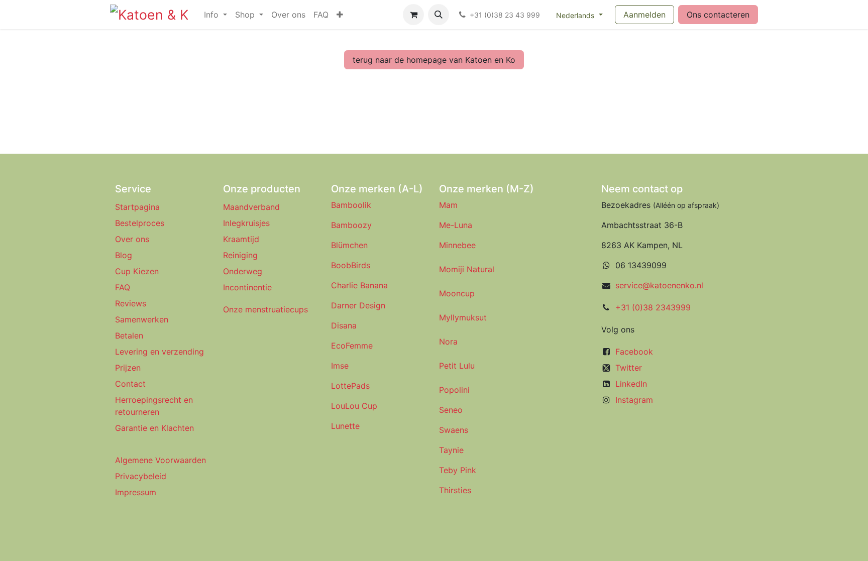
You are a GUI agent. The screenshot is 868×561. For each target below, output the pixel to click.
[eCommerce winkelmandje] (413, 14)
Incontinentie (250, 287)
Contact (130, 384)
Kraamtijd (241, 239)
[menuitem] (215, 15)
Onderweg (242, 271)
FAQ (122, 287)
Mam (448, 205)
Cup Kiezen (137, 271)
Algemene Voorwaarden (160, 460)
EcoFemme (352, 346)
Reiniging (240, 255)
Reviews (132, 303)
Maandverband (251, 207)
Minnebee (457, 245)
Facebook (634, 352)
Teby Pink (457, 470)
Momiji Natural (466, 269)
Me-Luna (455, 225)
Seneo (451, 410)
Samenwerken (141, 319)
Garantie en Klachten (154, 428)
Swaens (453, 430)
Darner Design (358, 305)
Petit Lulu (457, 366)
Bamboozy (351, 225)
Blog (123, 255)
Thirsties (455, 490)
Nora (448, 341)
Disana (344, 325)
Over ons (132, 239)
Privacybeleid (140, 476)
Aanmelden (644, 15)
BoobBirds (352, 265)
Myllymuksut (463, 317)
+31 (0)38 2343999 (653, 307)
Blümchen (349, 245)
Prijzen (128, 368)
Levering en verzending (159, 352)
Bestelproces (139, 223)
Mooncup (457, 293)
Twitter (628, 368)
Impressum (135, 492)
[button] (438, 14)
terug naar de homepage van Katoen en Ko (434, 60)
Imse (340, 366)
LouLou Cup (354, 406)
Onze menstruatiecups (265, 309)
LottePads (350, 386)
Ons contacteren (718, 15)
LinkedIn (631, 384)
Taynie (451, 450)
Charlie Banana (359, 285)
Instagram (634, 400)
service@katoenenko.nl (659, 285)
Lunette (345, 426)
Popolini (454, 390)
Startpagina (137, 207)
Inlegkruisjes (246, 223)
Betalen (129, 335)
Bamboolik (351, 205)
